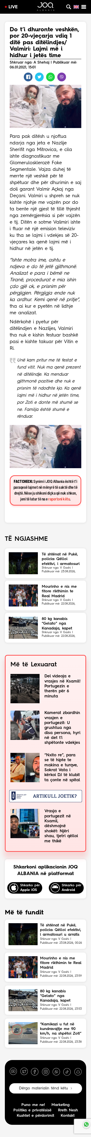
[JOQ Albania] (45, 7)
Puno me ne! (33, 1105)
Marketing (60, 1105)
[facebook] (34, 1071)
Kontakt (67, 1116)
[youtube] (13, 1071)
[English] (76, 7)
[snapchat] (78, 1071)
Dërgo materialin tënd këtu (43, 1088)
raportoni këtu (59, 499)
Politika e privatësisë (32, 1110)
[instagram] (45, 1071)
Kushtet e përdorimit (35, 1116)
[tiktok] (67, 1071)
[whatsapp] (56, 1071)
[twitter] (24, 1071)
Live (13, 7)
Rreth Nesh (68, 1110)
